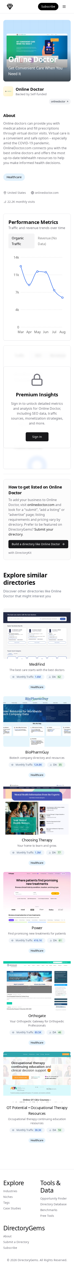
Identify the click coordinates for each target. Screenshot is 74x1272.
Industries (10, 1191)
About (7, 1236)
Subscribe (48, 6)
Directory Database (53, 1204)
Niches (8, 1197)
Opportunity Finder (53, 1198)
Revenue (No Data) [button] (47, 241)
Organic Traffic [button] (18, 241)
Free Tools (47, 1216)
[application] (37, 294)
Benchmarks (48, 1210)
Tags (6, 1202)
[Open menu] (64, 6)
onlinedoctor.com (40, 504)
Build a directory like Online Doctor (36, 544)
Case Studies (12, 1208)
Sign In (37, 437)
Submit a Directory (16, 1242)
